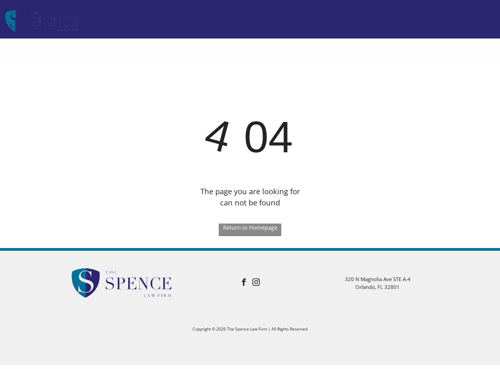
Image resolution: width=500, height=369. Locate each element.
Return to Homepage (250, 227)
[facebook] (478, 9)
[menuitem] (139, 21)
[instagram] (490, 9)
